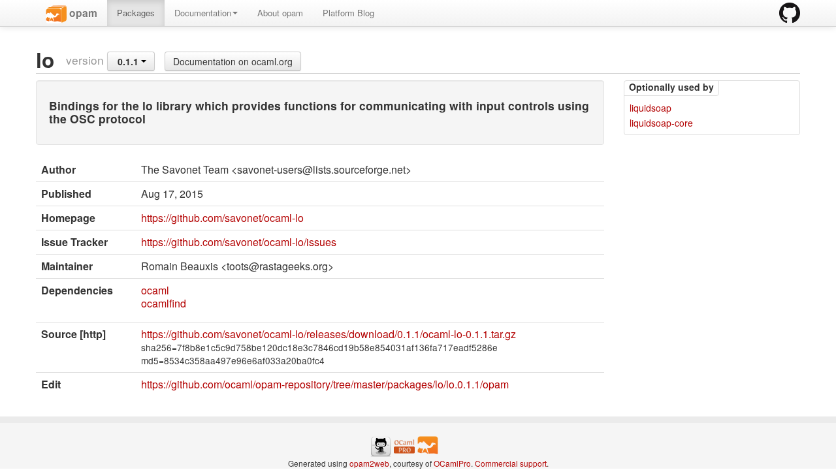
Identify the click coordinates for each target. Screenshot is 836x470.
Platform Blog (348, 13)
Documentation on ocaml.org (233, 61)
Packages (136, 13)
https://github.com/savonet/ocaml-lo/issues (238, 241)
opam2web (369, 463)
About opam (280, 13)
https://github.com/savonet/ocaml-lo (222, 217)
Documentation (202, 13)
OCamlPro (452, 463)
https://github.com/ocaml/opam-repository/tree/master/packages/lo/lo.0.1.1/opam (325, 384)
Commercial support (511, 463)
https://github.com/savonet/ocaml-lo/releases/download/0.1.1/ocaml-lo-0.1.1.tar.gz (328, 333)
